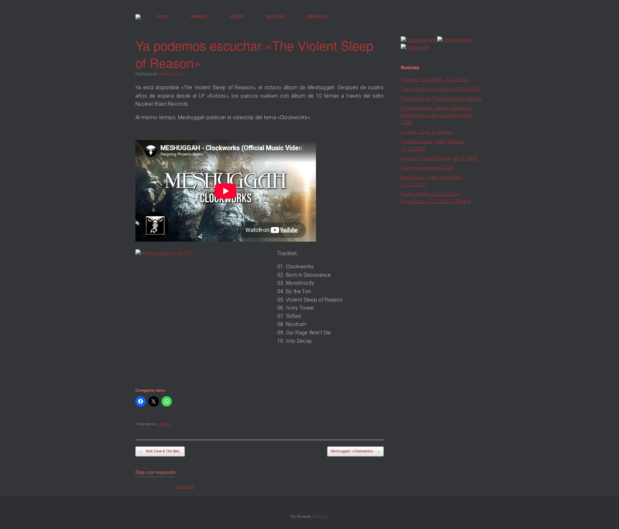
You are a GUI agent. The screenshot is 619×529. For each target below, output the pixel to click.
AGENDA (199, 16)
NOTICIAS (275, 16)
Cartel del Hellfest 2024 (427, 168)
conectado (185, 486)
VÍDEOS (237, 16)
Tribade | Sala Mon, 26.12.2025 (435, 79)
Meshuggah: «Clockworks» (355, 451)
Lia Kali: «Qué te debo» (426, 132)
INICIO (162, 16)
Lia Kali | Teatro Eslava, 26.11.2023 (439, 158)
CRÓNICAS (317, 16)
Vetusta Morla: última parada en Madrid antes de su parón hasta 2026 (437, 115)
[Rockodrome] (138, 16)
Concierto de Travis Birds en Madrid (441, 98)
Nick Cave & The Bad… (160, 451)
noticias (163, 424)
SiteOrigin (320, 516)
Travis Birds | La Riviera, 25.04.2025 (440, 89)
